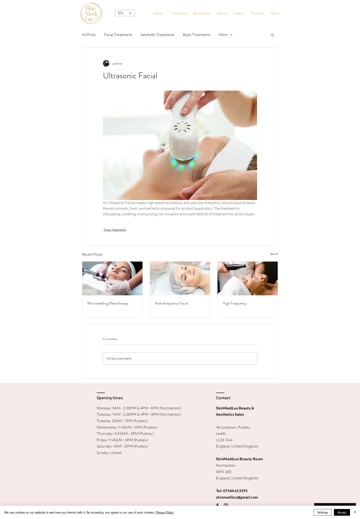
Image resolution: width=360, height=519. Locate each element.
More (223, 34)
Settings (322, 512)
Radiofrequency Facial (171, 303)
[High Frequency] (248, 278)
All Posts (89, 34)
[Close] (355, 512)
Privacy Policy (165, 512)
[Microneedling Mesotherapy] (112, 278)
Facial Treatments (118, 34)
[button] (273, 34)
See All (274, 254)
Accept (342, 512)
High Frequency (234, 303)
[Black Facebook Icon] (217, 505)
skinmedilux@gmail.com (237, 497)
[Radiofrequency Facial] (180, 278)
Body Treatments (196, 34)
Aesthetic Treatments (158, 34)
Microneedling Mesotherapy (108, 303)
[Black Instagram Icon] (226, 505)
